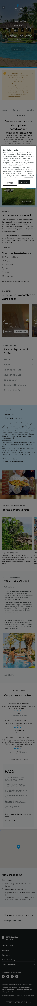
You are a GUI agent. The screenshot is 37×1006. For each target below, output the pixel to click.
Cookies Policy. (29, 177)
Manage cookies (10, 182)
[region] (18, 166)
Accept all (24, 182)
